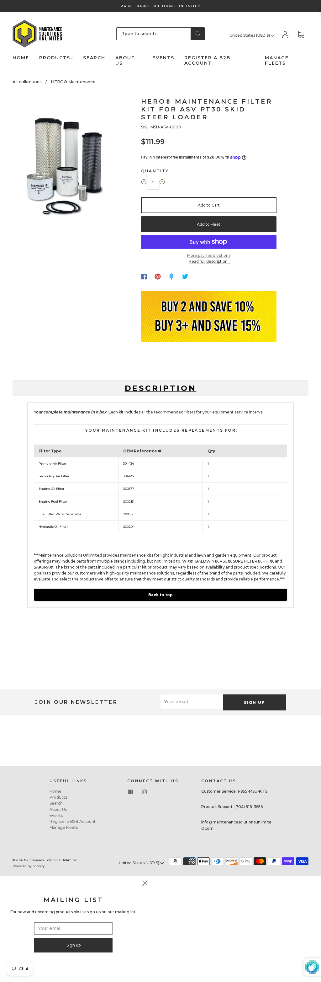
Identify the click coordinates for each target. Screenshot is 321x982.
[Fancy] (171, 276)
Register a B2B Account (207, 60)
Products (54, 58)
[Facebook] (144, 276)
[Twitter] (185, 276)
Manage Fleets (277, 60)
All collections (27, 81)
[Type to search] (153, 33)
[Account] (285, 35)
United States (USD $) (250, 35)
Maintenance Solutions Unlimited (50, 860)
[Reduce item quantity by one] (144, 183)
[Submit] (198, 33)
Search (94, 58)
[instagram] (144, 792)
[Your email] (191, 701)
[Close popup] (145, 884)
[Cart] (300, 35)
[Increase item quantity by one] (162, 183)
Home (21, 58)
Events (163, 58)
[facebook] (130, 792)
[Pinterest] (158, 276)
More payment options (208, 255)
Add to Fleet (208, 224)
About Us (125, 60)
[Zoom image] (64, 161)
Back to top (160, 594)
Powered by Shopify (29, 866)
